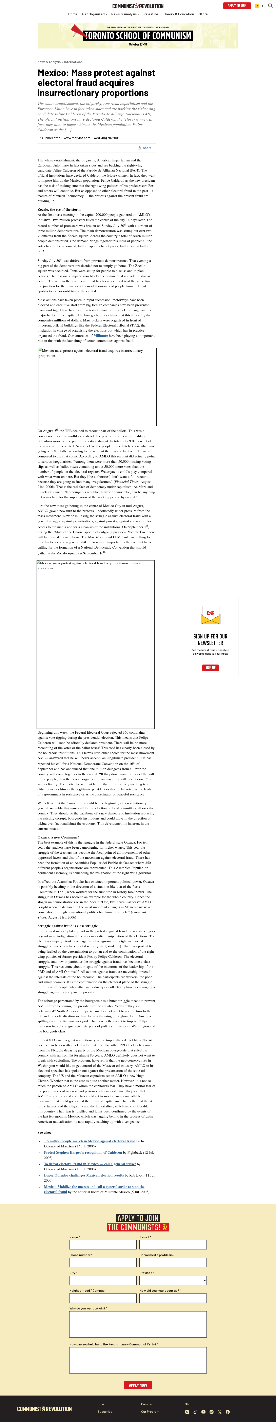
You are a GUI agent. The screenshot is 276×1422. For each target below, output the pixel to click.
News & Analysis (49, 62)
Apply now (138, 1385)
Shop (188, 1404)
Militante (101, 335)
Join (101, 1404)
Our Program (150, 1411)
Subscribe (105, 1411)
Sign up (210, 668)
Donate (146, 1404)
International (73, 62)
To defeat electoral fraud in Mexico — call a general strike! (90, 1163)
